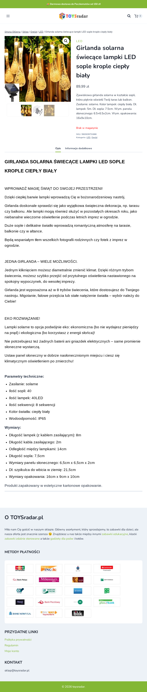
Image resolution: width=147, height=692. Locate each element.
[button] (65, 41)
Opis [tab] (58, 148)
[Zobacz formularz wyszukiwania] (129, 16)
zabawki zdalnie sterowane (22, 539)
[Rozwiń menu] (8, 16)
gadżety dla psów (61, 539)
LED (79, 41)
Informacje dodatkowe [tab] (78, 148)
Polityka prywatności (18, 640)
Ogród (94, 137)
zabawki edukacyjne (115, 534)
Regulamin (11, 645)
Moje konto (12, 651)
